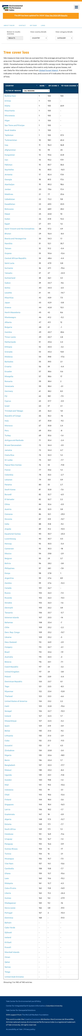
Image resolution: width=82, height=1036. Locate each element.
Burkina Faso (10, 96)
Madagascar (10, 903)
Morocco (8, 426)
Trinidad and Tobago (14, 411)
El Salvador (9, 499)
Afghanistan (10, 150)
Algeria (8, 819)
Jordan (8, 189)
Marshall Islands (12, 952)
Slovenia (8, 519)
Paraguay (9, 844)
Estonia (8, 824)
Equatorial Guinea (13, 534)
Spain (7, 726)
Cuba (7, 741)
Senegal (8, 711)
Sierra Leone (10, 908)
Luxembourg (10, 539)
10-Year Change (68, 86)
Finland (8, 800)
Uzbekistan (10, 199)
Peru (7, 430)
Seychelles (9, 170)
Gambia (8, 332)
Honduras (9, 834)
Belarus (8, 662)
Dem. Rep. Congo (12, 632)
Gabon (8, 283)
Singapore (9, 804)
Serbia (7, 288)
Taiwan (8, 248)
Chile (7, 627)
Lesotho (8, 293)
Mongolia (9, 376)
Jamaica (8, 450)
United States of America (16, 701)
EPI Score (53, 86)
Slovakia (8, 603)
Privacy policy (29, 1029)
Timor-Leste (10, 337)
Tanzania (9, 613)
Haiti (7, 706)
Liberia (8, 893)
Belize (7, 731)
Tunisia (8, 854)
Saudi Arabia (10, 130)
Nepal (7, 214)
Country (10, 86)
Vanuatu (8, 273)
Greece (8, 307)
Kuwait (8, 947)
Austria (8, 509)
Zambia (8, 583)
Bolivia (8, 563)
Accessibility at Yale (14, 1029)
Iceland (8, 937)
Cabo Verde (10, 928)
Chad (7, 795)
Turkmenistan (11, 140)
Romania (8, 381)
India (7, 524)
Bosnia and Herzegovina (15, 238)
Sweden (8, 780)
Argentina (9, 578)
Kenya (7, 573)
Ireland (8, 716)
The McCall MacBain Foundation (35, 1015)
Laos (7, 878)
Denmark (9, 608)
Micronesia (10, 116)
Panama (8, 485)
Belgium (8, 558)
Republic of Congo (13, 416)
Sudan (7, 219)
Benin (7, 760)
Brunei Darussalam (13, 445)
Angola (8, 529)
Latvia (7, 809)
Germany (9, 391)
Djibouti (8, 932)
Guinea (8, 898)
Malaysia (9, 883)
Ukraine (8, 637)
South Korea (10, 489)
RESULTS (12, 38)
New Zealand (11, 642)
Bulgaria (8, 327)
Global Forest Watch (48, 70)
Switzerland (10, 278)
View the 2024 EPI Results (56, 15)
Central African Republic (15, 258)
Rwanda (8, 598)
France (7, 470)
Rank (42, 86)
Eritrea (8, 101)
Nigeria (8, 755)
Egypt (7, 224)
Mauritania (10, 111)
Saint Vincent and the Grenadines (19, 229)
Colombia (9, 475)
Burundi (8, 494)
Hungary (8, 647)
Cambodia (9, 868)
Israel (7, 406)
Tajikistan (9, 135)
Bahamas (9, 622)
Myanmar (9, 691)
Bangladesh (10, 765)
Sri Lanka (8, 460)
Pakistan (8, 165)
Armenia (8, 174)
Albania (8, 322)
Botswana (9, 209)
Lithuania (9, 736)
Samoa (8, 967)
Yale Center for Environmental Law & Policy (23, 1001)
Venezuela (9, 386)
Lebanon (8, 480)
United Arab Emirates (14, 977)
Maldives (9, 194)
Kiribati (8, 942)
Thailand (8, 696)
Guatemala (10, 814)
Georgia (8, 179)
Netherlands (10, 342)
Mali (7, 785)
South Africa (10, 829)
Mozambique (10, 721)
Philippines (9, 568)
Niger (7, 120)
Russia (7, 593)
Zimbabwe (9, 750)
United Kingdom (12, 672)
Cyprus (8, 401)
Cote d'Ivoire (10, 888)
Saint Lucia (9, 263)
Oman (7, 957)
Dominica (9, 918)
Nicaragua (9, 859)
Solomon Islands (12, 617)
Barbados (9, 362)
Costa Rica (9, 455)
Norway (8, 544)
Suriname (9, 268)
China (7, 504)
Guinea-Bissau (11, 849)
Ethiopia (8, 347)
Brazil (7, 652)
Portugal (8, 913)
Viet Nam (9, 864)
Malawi (8, 770)
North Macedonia (12, 312)
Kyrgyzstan (10, 155)
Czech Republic (11, 667)
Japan (7, 302)
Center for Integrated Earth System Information (25, 1006)
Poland (8, 677)
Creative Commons (32, 1019)
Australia (9, 657)
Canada (8, 588)
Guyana (8, 253)
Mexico (8, 553)
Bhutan (8, 234)
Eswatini (8, 745)
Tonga (7, 972)
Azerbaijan (9, 184)
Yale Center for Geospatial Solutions (20, 1010)
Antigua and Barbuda (14, 440)
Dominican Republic (13, 681)
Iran (6, 160)
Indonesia (9, 790)
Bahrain (8, 923)
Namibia (8, 243)
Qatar (7, 962)
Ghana (7, 873)
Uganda (8, 775)
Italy (7, 421)
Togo (7, 686)
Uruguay (8, 839)
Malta (7, 106)
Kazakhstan (10, 204)
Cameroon (9, 549)
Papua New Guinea (13, 465)
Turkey (8, 435)
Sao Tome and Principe (14, 125)
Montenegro (10, 317)
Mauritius (9, 298)
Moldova (8, 357)
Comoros (9, 514)
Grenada (8, 352)
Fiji (6, 396)
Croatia (8, 366)
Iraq (6, 145)
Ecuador (8, 371)
